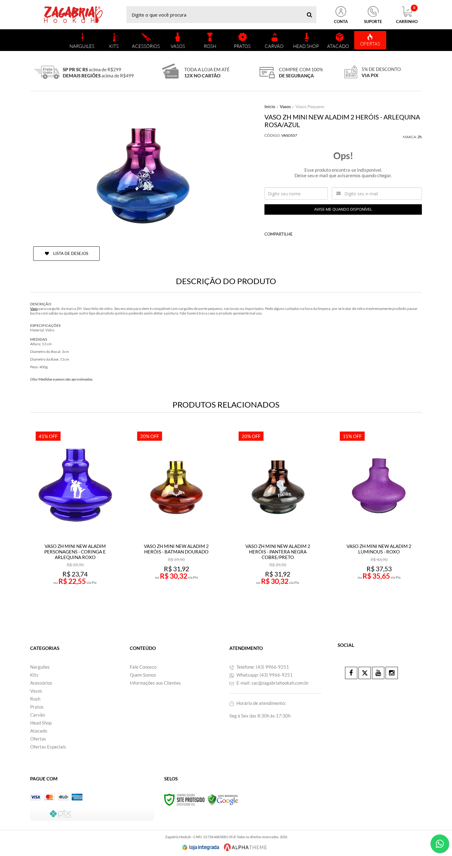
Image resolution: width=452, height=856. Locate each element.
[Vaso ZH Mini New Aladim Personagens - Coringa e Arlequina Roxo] (75, 519)
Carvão (37, 714)
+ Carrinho (88, 601)
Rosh (35, 699)
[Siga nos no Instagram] (392, 673)
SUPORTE (373, 21)
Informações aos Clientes (155, 683)
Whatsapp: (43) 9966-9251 (264, 675)
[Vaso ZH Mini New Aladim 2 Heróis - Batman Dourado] (176, 519)
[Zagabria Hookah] (73, 14)
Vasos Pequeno (309, 106)
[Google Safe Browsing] (223, 799)
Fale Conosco (143, 667)
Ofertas (38, 738)
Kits (34, 675)
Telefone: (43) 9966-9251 (262, 667)
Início (269, 106)
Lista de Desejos (70, 253)
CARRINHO (407, 15)
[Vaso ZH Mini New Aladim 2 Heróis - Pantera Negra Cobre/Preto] (278, 519)
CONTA (341, 21)
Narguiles (40, 667)
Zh (420, 137)
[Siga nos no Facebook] (351, 673)
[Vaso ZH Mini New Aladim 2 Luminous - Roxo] (379, 519)
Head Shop (41, 722)
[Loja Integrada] (200, 847)
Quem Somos (143, 675)
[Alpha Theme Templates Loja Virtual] (245, 847)
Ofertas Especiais (48, 746)
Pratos (37, 706)
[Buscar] (309, 14)
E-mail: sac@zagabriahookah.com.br (272, 683)
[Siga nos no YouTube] (378, 673)
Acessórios (41, 683)
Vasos (285, 106)
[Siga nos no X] (365, 673)
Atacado (38, 730)
